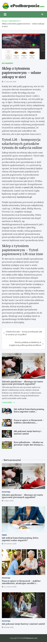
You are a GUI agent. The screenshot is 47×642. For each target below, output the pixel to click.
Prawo (4, 535)
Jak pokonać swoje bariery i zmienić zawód (27, 432)
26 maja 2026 (8, 627)
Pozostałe (6, 492)
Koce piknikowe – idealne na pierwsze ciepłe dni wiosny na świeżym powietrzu (29, 444)
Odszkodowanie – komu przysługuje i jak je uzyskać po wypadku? (24, 333)
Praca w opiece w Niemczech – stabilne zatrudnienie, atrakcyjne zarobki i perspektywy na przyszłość (29, 424)
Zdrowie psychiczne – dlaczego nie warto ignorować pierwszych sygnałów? (22, 382)
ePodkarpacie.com (30, 638)
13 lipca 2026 (8, 500)
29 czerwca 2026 (10, 543)
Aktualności (7, 63)
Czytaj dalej (7, 402)
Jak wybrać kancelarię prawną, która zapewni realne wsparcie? (29, 411)
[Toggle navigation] (5, 14)
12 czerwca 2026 (10, 587)
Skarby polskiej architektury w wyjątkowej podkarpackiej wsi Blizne (25, 343)
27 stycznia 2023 (10, 81)
